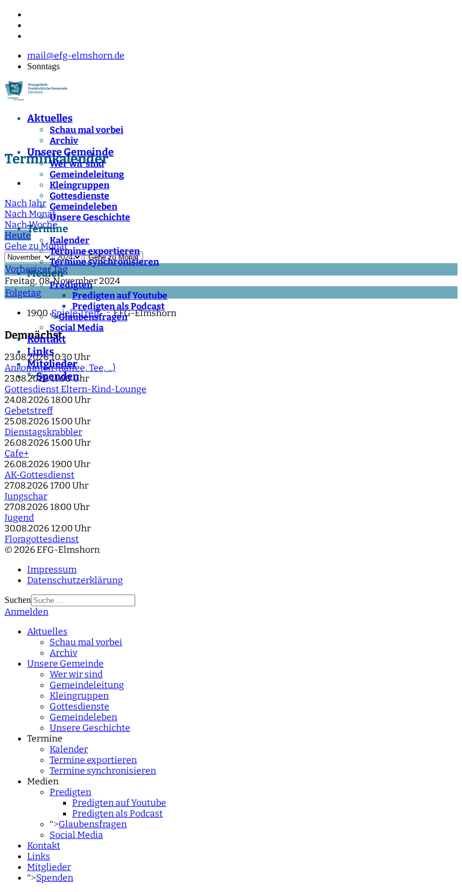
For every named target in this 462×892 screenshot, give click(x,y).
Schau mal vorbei (86, 130)
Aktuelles (50, 118)
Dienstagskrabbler (43, 432)
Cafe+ (17, 453)
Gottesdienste (79, 195)
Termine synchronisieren (104, 261)
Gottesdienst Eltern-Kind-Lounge (75, 389)
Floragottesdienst (42, 539)
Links (40, 351)
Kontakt (46, 339)
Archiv (64, 140)
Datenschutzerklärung (75, 580)
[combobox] (83, 600)
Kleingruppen (79, 185)
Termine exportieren (95, 251)
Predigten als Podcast (118, 306)
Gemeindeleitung (87, 174)
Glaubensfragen (93, 317)
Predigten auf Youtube (119, 295)
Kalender (70, 240)
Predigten (71, 284)
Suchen (18, 600)
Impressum (52, 569)
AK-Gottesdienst (39, 474)
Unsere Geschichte (90, 217)
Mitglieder (52, 364)
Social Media (77, 327)
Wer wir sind (77, 163)
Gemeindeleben (83, 206)
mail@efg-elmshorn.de (76, 55)
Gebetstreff (29, 410)
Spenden (57, 376)
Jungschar (26, 496)
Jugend (19, 517)
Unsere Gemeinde (70, 152)
